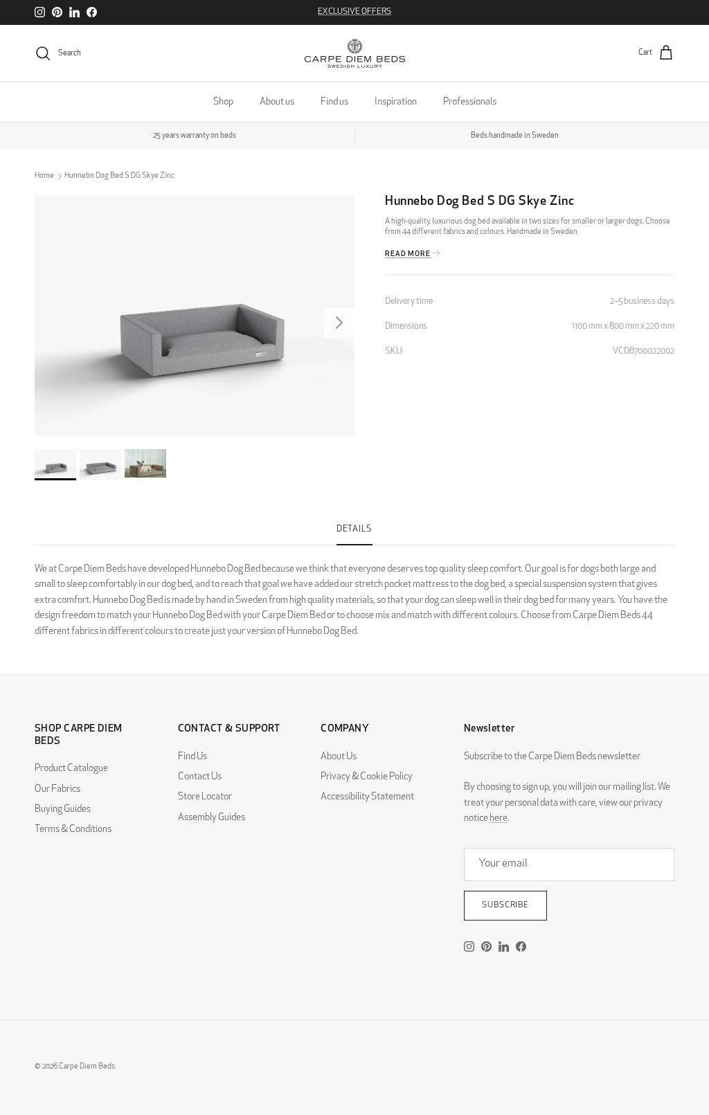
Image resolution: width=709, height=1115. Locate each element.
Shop (223, 102)
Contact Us (200, 777)
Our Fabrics (57, 789)
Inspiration (396, 102)
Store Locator (205, 797)
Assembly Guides (211, 818)
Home (44, 176)
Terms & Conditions (73, 829)
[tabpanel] (354, 592)
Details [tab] (354, 529)
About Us (339, 757)
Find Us (192, 757)
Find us (334, 102)
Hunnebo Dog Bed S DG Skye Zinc (119, 176)
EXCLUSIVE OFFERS (354, 12)
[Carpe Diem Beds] (355, 53)
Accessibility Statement (367, 797)
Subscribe (506, 905)
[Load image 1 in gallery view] (194, 315)
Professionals (469, 102)
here (499, 818)
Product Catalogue (71, 768)
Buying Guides (63, 809)
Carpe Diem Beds (87, 1067)
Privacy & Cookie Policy (367, 777)
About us (277, 102)
